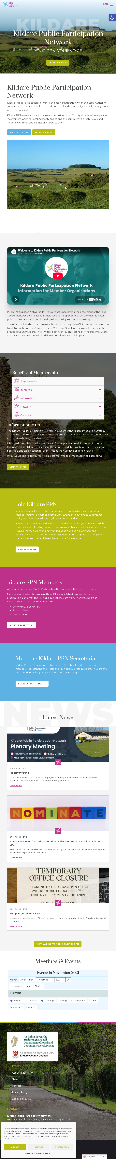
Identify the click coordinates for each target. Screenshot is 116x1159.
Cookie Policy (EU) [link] (22, 1099)
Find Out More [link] (19, 132)
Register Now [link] (44, 132)
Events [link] (25, 768)
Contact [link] (16, 1085)
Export (30, 1007)
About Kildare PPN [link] (23, 1072)
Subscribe (15, 1007)
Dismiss (39, 1147)
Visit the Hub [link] (18, 467)
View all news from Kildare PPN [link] (57, 944)
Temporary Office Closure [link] (25, 913)
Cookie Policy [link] (29, 1153)
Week (23, 979)
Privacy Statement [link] (44, 1153)
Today (28, 986)
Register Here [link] (58, 62)
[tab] (58, 381)
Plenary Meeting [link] (19, 772)
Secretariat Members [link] (32, 683)
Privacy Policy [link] (20, 1092)
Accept (15, 1147)
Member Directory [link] (22, 625)
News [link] (24, 837)
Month (13, 979)
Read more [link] (16, 785)
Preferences (62, 1147)
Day (31, 979)
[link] (112, 17)
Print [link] (93, 1001)
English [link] (90, 1156)
